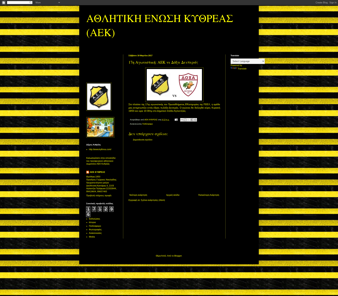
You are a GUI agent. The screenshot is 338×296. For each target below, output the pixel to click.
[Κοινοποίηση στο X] (188, 120)
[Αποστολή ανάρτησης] (176, 120)
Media (92, 237)
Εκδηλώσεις (94, 219)
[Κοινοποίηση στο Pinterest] (195, 120)
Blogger (178, 256)
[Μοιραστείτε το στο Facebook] (192, 120)
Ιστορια (92, 222)
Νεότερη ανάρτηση (138, 195)
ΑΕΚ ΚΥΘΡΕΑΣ (97, 172)
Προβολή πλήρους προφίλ (98, 195)
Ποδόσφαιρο (147, 124)
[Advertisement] (174, 167)
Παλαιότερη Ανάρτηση (208, 195)
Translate (242, 68)
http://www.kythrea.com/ (100, 149)
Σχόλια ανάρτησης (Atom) (153, 200)
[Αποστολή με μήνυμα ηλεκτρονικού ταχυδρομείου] (182, 120)
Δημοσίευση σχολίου (142, 139)
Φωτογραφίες (95, 229)
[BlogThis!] (185, 120)
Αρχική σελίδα (172, 195)
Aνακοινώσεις (95, 233)
